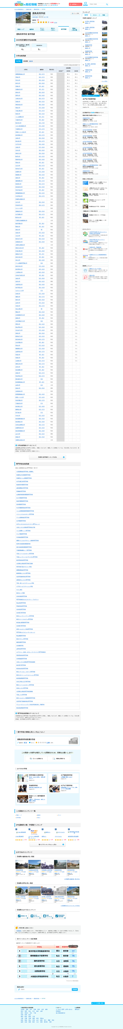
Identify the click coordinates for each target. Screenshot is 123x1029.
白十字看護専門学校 (21, 497)
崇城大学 (17, 437)
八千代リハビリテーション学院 (24, 586)
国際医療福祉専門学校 (22, 570)
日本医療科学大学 (20, 315)
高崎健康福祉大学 (20, 193)
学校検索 (75, 989)
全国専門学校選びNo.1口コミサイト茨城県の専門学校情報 (98, 232)
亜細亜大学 (18, 174)
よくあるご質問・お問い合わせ (64, 1009)
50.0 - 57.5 (41, 376)
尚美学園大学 (19, 400)
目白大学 (17, 260)
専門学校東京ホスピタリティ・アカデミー (27, 599)
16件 (63, 871)
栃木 (30, 1014)
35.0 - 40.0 (41, 95)
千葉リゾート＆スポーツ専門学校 (25, 553)
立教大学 (17, 147)
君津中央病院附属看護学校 (23, 543)
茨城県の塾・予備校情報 (95, 247)
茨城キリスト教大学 (20, 132)
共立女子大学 (19, 330)
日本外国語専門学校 (21, 596)
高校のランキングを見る (95, 268)
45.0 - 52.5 (41, 238)
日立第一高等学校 (20, 896)
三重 (33, 1016)
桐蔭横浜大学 (19, 348)
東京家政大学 (19, 421)
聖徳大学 (17, 226)
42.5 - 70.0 (41, 123)
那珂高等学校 (70, 870)
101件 (50, 898)
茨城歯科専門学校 (21, 491)
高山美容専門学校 (21, 603)
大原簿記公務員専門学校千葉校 (24, 563)
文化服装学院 (19, 645)
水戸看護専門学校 (21, 520)
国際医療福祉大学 (20, 74)
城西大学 (17, 296)
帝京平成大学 (19, 190)
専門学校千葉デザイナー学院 (24, 566)
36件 (50, 871)
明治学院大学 (19, 376)
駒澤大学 (17, 156)
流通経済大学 (19, 89)
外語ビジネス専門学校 (22, 688)
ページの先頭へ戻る (98, 1003)
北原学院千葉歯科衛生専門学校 (24, 701)
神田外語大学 (19, 104)
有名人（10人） (53, 29)
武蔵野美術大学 (19, 427)
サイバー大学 (19, 208)
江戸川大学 (18, 144)
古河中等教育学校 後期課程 (36, 896)
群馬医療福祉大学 (20, 394)
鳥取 (22, 1020)
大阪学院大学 (19, 284)
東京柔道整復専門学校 (22, 708)
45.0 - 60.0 (41, 83)
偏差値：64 (57, 899)
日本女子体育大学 (20, 275)
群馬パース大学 (19, 397)
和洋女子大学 (19, 168)
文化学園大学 (19, 342)
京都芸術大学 (19, 241)
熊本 (33, 1022)
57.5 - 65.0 (41, 147)
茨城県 (33, 16)
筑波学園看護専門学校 (22, 501)
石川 (33, 1011)
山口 (37, 1020)
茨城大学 (17, 101)
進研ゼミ (44, 836)
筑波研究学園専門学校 (22, 484)
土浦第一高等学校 (89, 27)
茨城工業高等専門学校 (60, 896)
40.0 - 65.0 (41, 299)
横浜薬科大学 (19, 379)
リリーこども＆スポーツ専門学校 (25, 514)
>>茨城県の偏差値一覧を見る (72, 879)
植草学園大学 (19, 223)
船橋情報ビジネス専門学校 (23, 573)
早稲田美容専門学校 (21, 606)
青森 (27, 1009)
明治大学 (17, 345)
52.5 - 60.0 (41, 251)
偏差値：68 (87, 65)
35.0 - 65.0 (41, 80)
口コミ (59, 815)
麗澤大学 (17, 95)
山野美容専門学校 (21, 648)
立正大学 (17, 165)
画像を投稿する (60, 758)
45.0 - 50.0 (41, 187)
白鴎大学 (17, 293)
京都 (30, 1018)
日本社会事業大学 (20, 424)
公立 (45, 16)
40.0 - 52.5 (41, 101)
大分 (37, 1022)
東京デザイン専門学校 (22, 639)
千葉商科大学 (19, 129)
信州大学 (17, 281)
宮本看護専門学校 (21, 504)
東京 (22, 1013)
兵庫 (26, 1018)
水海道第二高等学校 (47, 870)
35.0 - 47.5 (41, 98)
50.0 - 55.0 (41, 211)
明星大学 (17, 107)
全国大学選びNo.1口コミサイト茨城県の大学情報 (97, 240)
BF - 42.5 (41, 86)
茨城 (22, 1014)
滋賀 (33, 1018)
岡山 (30, 1020)
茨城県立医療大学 (20, 199)
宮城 (35, 1009)
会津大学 (17, 385)
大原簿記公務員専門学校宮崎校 (24, 691)
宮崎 (41, 1022)
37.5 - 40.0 (41, 126)
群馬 (26, 1014)
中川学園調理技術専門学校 (23, 507)
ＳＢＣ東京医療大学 (20, 126)
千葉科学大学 (19, 120)
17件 (76, 898)
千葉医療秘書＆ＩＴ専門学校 (24, 550)
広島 (33, 1020)
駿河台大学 (18, 217)
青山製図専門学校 (21, 635)
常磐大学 (17, 86)
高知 (53, 1020)
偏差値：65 (18, 899)
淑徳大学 (17, 177)
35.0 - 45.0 (41, 287)
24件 (63, 898)
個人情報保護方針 (60, 1013)
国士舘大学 (18, 141)
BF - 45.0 (41, 177)
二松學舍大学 (19, 272)
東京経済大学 (19, 187)
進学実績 (63, 29)
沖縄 (50, 1022)
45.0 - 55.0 (41, 312)
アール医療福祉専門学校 (22, 517)
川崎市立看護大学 (20, 245)
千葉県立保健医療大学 (21, 220)
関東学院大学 (19, 159)
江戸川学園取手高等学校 (91, 32)
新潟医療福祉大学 (20, 382)
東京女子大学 (19, 238)
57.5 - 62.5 (41, 345)
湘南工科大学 (19, 363)
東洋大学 (17, 83)
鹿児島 (46, 1022)
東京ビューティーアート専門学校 (25, 616)
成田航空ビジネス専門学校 (23, 580)
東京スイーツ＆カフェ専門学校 (24, 619)
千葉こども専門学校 (21, 694)
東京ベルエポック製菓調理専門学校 (25, 698)
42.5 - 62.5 (41, 269)
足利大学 (17, 366)
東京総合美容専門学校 (22, 668)
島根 (26, 1020)
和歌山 (42, 1018)
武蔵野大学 (18, 171)
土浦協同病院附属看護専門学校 (24, 494)
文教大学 (17, 138)
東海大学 (17, 92)
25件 (37, 871)
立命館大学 (18, 360)
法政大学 (17, 278)
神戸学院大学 (19, 287)
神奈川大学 (18, 153)
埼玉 (31, 1013)
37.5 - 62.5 (41, 232)
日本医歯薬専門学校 (21, 658)
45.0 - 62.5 (41, 281)
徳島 (41, 1020)
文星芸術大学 (19, 391)
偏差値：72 (87, 29)
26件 (76, 871)
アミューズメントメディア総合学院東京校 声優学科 (30, 704)
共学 (47, 16)
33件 (24, 871)
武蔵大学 (17, 373)
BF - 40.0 (41, 248)
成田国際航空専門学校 (22, 488)
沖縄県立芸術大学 (20, 440)
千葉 (35, 1013)
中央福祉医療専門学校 (22, 537)
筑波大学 (17, 388)
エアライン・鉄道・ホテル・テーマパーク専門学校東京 (31, 652)
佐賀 (26, 1022)
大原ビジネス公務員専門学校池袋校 (25, 662)
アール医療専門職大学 (21, 263)
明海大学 (17, 162)
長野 (26, 1011)
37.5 (42, 290)
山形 (42, 1009)
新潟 (22, 1011)
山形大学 (17, 302)
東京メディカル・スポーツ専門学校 (25, 671)
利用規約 (19, 930)
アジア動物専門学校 (21, 534)
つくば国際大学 (19, 116)
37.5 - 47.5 (41, 110)
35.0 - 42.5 (41, 113)
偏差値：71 (87, 35)
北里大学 (17, 232)
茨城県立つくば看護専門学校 (24, 478)
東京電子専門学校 (21, 665)
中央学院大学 (19, 196)
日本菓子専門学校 (21, 625)
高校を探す (92, 275)
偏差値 (32, 29)
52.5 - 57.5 (41, 360)
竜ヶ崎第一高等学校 (90, 64)
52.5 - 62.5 (41, 415)
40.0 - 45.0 (41, 418)
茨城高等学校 (88, 45)
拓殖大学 (17, 113)
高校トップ (20, 29)
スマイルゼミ (58, 836)
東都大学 (17, 318)
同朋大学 (17, 357)
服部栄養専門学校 (21, 642)
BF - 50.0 (41, 120)
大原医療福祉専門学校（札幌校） (25, 471)
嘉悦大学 (17, 229)
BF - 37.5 (41, 89)
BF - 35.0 (41, 223)
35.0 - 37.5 (41, 135)
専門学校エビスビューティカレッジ (25, 632)
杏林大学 (17, 333)
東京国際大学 (19, 370)
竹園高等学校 (88, 70)
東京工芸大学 (19, 257)
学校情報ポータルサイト (49, 3)
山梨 (41, 1011)
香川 (45, 1020)
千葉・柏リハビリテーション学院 (25, 583)
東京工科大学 (19, 266)
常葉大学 (17, 354)
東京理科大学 (19, 269)
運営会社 (77, 1009)
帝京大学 (17, 80)
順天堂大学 (18, 123)
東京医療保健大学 (20, 418)
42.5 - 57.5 (41, 77)
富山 (30, 1011)
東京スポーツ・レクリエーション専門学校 (27, 675)
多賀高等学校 (58, 870)
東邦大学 (17, 299)
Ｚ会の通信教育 (19, 836)
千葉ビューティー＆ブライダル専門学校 (26, 557)
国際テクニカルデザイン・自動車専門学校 (27, 540)
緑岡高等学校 (88, 76)
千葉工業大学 (19, 110)
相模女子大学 (19, 254)
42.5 (42, 385)
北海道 (22, 1009)
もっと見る (104, 81)
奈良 (37, 1018)
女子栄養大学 (19, 214)
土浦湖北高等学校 (33, 870)
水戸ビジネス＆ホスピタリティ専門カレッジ (28, 524)
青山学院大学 (19, 327)
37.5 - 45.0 (41, 330)
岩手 (31, 1009)
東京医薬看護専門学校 (22, 678)
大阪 (22, 1018)
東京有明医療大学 (20, 431)
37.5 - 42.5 (41, 397)
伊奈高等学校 (19, 870)
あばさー (20, 24)
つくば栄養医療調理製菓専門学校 (25, 511)
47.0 (25, 742)
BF (41, 229)
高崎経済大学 (19, 211)
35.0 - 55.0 (41, 138)
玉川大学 (17, 202)
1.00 (48, 742)
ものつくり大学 (19, 290)
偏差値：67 (87, 77)
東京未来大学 (19, 339)
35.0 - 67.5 (41, 74)
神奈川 (26, 1013)
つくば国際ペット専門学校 (23, 530)
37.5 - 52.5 (41, 266)
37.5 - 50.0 (41, 107)
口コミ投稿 (76, 13)
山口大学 (17, 434)
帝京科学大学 (19, 205)
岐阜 (26, 1016)
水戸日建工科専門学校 (22, 481)
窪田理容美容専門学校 (22, 655)
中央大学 (17, 415)
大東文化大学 (19, 98)
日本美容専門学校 (21, 609)
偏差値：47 (69, 873)
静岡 (30, 1016)
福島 (46, 1009)
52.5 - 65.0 (41, 327)
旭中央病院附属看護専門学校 (24, 547)
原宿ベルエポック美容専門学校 (24, 629)
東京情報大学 (19, 135)
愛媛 (49, 1020)
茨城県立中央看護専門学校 (23, 475)
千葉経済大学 (19, 403)
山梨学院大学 (19, 351)
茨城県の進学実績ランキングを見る (47, 457)
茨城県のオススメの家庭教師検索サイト (98, 255)
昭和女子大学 (19, 336)
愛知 (22, 1016)
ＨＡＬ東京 (19, 589)
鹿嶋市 (36, 16)
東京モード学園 (20, 593)
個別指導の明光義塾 (73, 836)
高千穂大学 (18, 412)
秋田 (38, 1009)
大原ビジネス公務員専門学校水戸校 (25, 527)
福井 (37, 1011)
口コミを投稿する (38, 758)
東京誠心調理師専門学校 (22, 622)
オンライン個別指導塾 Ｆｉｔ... (34, 837)
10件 (37, 898)
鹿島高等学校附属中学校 (26, 739)
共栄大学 (17, 306)
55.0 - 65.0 (41, 388)
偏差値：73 (44, 899)
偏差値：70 (87, 41)
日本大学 (17, 150)
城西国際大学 (19, 180)
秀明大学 (17, 324)
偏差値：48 (57, 873)
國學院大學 (18, 409)
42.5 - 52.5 (41, 156)
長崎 (30, 1022)
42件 (24, 898)
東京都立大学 (19, 406)
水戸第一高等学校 (46, 896)
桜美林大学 (18, 184)
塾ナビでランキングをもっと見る (47, 844)
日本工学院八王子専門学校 (23, 681)
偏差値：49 (18, 873)
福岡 (22, 1022)
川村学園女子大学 (20, 321)
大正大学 (17, 235)
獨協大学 (17, 312)
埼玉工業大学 (19, 309)
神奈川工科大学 (19, 248)
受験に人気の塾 (74, 29)
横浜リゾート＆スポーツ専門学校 (25, 685)
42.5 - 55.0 (41, 272)
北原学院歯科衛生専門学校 (23, 576)
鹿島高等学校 (70, 896)
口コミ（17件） (42, 29)
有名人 (38, 817)
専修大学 (17, 77)
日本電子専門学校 (21, 612)
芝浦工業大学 (19, 251)
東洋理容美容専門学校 (22, 560)
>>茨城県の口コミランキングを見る (70, 905)
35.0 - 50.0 (41, 153)
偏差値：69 (87, 48)
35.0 (42, 263)
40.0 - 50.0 (41, 104)
